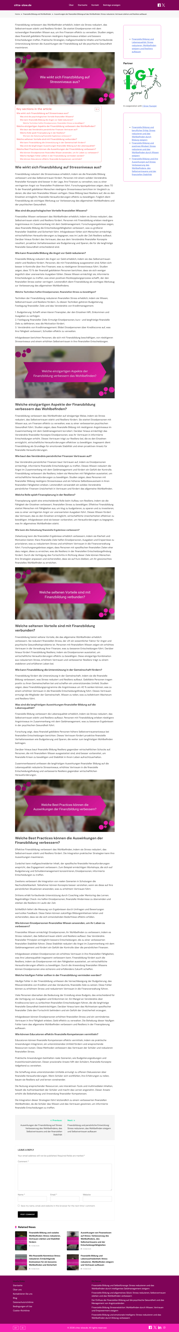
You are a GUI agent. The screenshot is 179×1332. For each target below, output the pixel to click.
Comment (23, 1161)
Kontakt (95, 5)
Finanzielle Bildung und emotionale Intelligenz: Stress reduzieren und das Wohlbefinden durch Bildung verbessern (126, 1316)
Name (21, 1194)
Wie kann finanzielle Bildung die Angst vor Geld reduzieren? (46, 120)
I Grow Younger (149, 106)
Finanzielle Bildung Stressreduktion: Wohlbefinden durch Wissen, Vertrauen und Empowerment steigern (127, 1309)
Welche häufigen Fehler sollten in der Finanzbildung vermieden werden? (52, 155)
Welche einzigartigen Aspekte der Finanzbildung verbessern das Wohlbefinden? (56, 126)
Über (71, 5)
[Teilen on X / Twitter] (163, 5)
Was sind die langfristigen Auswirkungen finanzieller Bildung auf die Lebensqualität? (57, 146)
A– (23, 1327)
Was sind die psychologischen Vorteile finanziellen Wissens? (47, 116)
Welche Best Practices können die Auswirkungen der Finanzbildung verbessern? (56, 149)
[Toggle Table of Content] (96, 109)
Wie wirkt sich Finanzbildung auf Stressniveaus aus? (43, 113)
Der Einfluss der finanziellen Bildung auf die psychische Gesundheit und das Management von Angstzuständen (128, 1302)
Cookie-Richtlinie (21, 1310)
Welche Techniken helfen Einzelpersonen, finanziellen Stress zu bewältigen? (54, 123)
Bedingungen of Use (22, 1306)
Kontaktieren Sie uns (22, 1293)
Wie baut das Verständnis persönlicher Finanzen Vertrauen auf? (49, 129)
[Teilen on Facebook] (159, 5)
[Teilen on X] (155, 1328)
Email (53, 1194)
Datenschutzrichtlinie (23, 1302)
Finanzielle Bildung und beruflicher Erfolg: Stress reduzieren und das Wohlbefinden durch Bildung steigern (143, 133)
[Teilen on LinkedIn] (160, 1328)
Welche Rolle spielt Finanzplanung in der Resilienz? (42, 133)
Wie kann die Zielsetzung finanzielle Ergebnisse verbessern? (47, 136)
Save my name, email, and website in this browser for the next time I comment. (58, 1206)
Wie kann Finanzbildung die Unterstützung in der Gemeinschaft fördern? (53, 142)
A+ (15, 1327)
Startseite (82, 5)
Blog (15, 1298)
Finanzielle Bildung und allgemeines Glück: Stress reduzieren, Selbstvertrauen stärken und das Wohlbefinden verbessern (129, 1294)
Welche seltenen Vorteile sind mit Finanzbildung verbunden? (47, 139)
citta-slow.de (22, 5)
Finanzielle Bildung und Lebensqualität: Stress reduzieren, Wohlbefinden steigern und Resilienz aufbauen (144, 45)
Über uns (17, 1289)
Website (87, 1194)
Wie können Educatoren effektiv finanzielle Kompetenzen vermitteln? (51, 159)
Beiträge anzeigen (111, 5)
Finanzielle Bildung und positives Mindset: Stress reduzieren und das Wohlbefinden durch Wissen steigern (145, 149)
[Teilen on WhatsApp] (164, 1328)
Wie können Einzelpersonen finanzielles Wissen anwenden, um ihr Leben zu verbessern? (59, 152)
